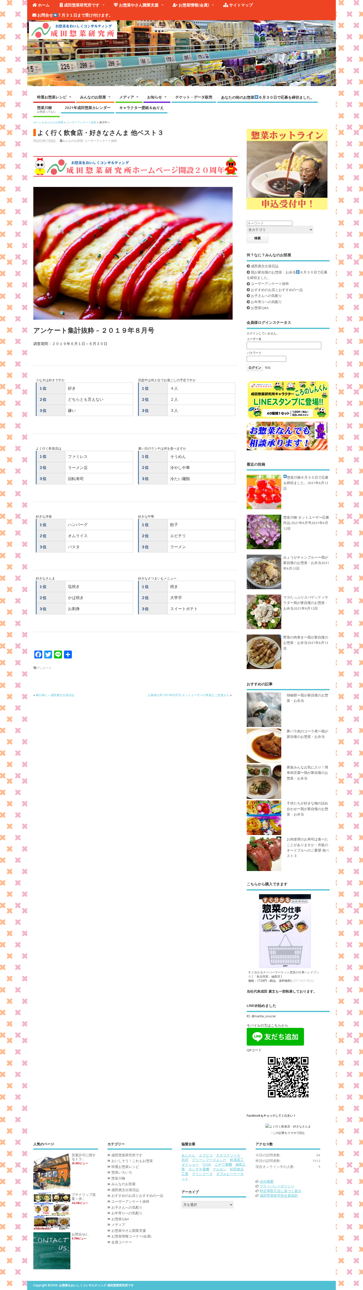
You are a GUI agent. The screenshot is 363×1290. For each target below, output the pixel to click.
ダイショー (190, 1164)
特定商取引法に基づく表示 (280, 1191)
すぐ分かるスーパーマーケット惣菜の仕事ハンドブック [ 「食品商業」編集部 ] (283, 974)
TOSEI (206, 1164)
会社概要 (267, 1181)
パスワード (254, 353)
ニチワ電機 (223, 1164)
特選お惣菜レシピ (52, 96)
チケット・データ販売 (193, 96)
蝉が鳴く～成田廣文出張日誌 (55, 695)
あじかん (188, 1155)
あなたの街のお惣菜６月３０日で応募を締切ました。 (267, 96)
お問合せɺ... (80, 1234)
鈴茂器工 (237, 1160)
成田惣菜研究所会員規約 (279, 1195)
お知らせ (154, 96)
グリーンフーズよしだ (209, 1160)
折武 (185, 1160)
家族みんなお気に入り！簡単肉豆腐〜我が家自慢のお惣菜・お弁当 (307, 773)
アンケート (44, 668)
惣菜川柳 (46, 109)
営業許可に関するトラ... (84, 1157)
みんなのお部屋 (93, 96)
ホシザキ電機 (198, 1169)
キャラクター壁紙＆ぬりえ (141, 107)
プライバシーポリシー (277, 1186)
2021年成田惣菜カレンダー (88, 107)
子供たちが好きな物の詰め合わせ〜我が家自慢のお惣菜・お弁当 (307, 809)
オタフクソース (228, 1155)
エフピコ (206, 1155)
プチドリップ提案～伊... (84, 1196)
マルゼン (219, 1169)
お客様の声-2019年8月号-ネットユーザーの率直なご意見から (188, 695)
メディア (126, 96)
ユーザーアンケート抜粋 (100, 141)
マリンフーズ (202, 1174)
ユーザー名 (254, 339)
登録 (268, 367)
